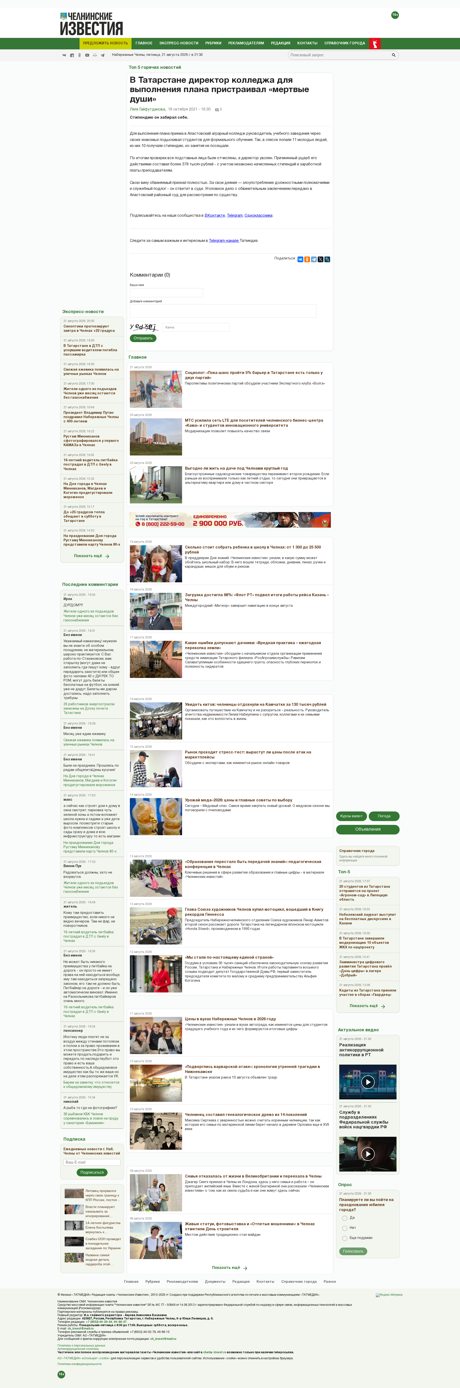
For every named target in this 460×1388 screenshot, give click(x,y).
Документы (215, 1281)
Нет (353, 1228)
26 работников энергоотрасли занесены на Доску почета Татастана (89, 709)
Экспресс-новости (178, 43)
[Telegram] (102, 55)
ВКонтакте (215, 215)
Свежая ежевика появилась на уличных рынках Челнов (88, 742)
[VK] (64, 55)
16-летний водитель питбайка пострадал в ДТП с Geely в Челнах (88, 937)
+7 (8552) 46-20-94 (99, 1322)
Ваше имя (137, 285)
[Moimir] (95, 55)
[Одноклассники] (307, 259)
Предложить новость (105, 43)
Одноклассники (258, 215)
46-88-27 (120, 1322)
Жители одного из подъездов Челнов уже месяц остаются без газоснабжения (90, 616)
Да (352, 1217)
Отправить (143, 338)
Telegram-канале (224, 241)
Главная (131, 1281)
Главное (144, 43)
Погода (384, 816)
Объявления (368, 830)
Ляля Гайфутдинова (148, 109)
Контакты (307, 43)
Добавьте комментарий (146, 301)
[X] (320, 259)
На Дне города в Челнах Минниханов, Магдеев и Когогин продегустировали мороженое (90, 781)
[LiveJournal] (327, 259)
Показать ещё (88, 556)
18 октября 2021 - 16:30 (189, 109)
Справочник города (344, 43)
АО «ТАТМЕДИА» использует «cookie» (84, 1358)
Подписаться (92, 1172)
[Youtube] (87, 55)
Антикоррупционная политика (78, 1349)
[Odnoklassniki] (79, 55)
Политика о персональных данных (81, 1345)
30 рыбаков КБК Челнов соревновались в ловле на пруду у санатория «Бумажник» (90, 1119)
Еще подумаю (361, 1238)
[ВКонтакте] (300, 259)
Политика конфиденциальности (80, 1364)
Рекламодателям (246, 43)
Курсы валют (351, 816)
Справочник (299, 1281)
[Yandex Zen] (72, 55)
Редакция (280, 43)
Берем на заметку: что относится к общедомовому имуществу (91, 1085)
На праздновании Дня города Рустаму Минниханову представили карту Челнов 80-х (89, 847)
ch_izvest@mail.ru (80, 1328)
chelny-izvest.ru (214, 1352)
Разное (330, 1281)
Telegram (235, 215)
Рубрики (213, 43)
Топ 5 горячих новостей (155, 68)
